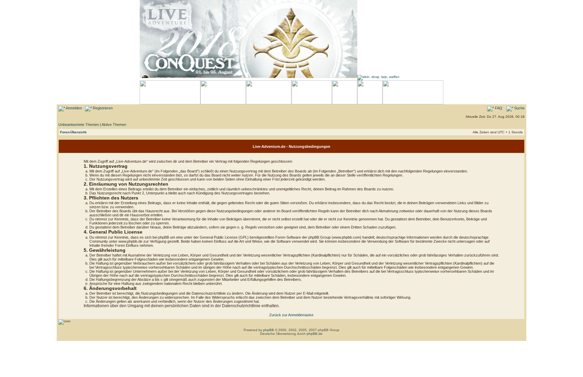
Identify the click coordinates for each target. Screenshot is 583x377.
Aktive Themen (114, 125)
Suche (519, 108)
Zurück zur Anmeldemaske (291, 315)
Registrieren (102, 108)
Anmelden (73, 108)
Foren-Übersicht (73, 132)
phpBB (268, 330)
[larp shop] (378, 77)
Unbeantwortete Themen (78, 125)
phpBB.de (315, 333)
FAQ (498, 108)
